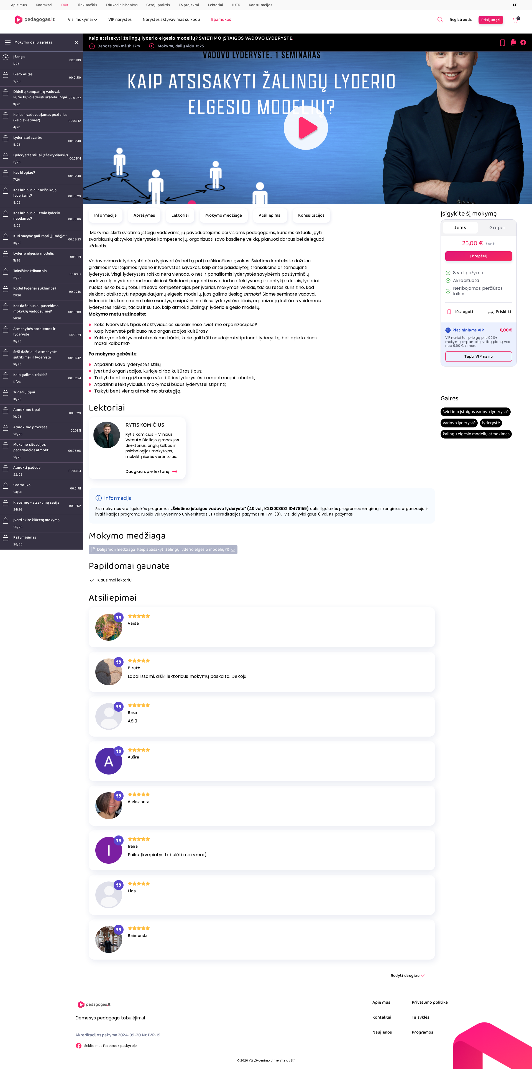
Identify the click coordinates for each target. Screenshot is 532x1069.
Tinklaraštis (87, 5)
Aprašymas (144, 215)
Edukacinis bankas (121, 5)
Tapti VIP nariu (478, 356)
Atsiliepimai (270, 215)
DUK (64, 5)
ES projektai (189, 5)
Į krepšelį (479, 256)
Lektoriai (215, 5)
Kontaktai (44, 5)
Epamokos (221, 19)
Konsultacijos (260, 5)
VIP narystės (120, 19)
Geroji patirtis (158, 5)
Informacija (105, 215)
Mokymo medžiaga (223, 215)
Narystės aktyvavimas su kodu (171, 19)
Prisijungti (490, 20)
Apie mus (19, 5)
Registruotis (461, 20)
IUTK (236, 5)
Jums (460, 228)
